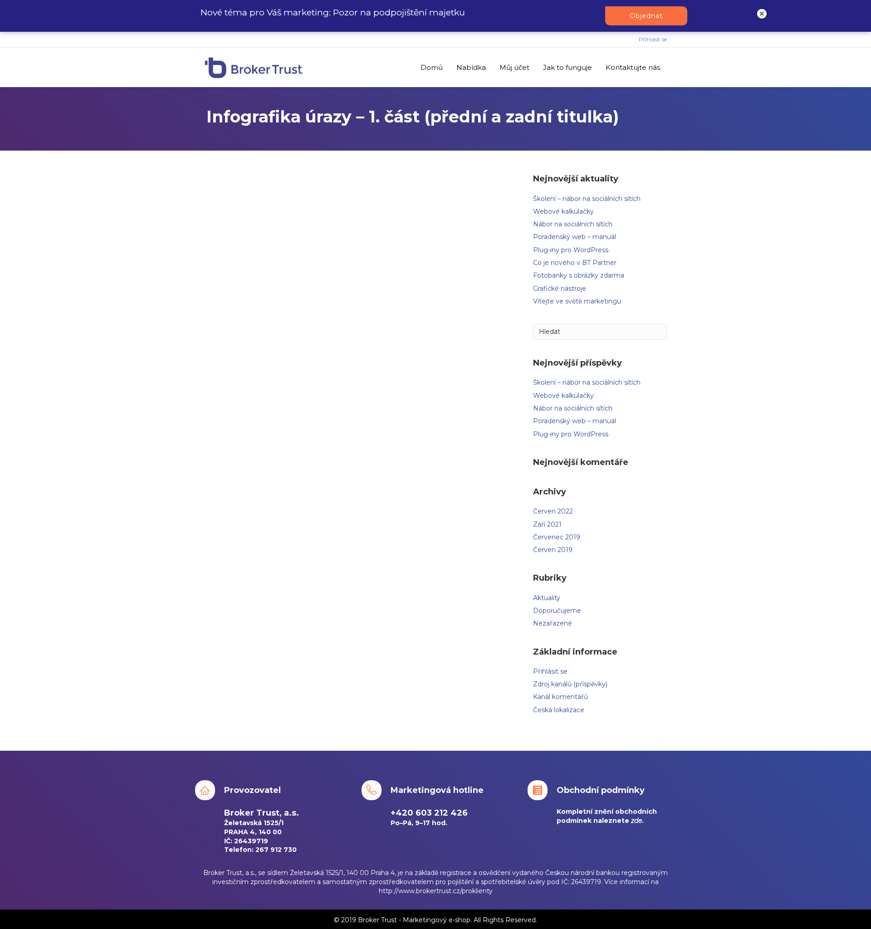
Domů (432, 67)
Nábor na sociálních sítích (572, 224)
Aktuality (546, 598)
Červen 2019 (553, 550)
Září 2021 (547, 524)
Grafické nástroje (559, 288)
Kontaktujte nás (633, 67)
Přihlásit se (653, 39)
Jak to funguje (567, 67)
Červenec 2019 (556, 537)
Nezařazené (552, 623)
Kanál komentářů (560, 697)
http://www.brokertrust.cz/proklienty (436, 891)
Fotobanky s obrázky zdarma (578, 275)
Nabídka (471, 67)
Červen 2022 (553, 511)
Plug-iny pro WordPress (570, 250)
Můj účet (514, 67)
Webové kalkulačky (563, 211)
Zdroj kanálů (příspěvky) (570, 684)
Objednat (646, 16)
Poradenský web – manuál (574, 237)
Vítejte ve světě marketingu (577, 301)
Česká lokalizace (558, 710)
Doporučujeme (557, 610)
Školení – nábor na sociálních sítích (587, 199)
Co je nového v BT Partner (575, 263)
